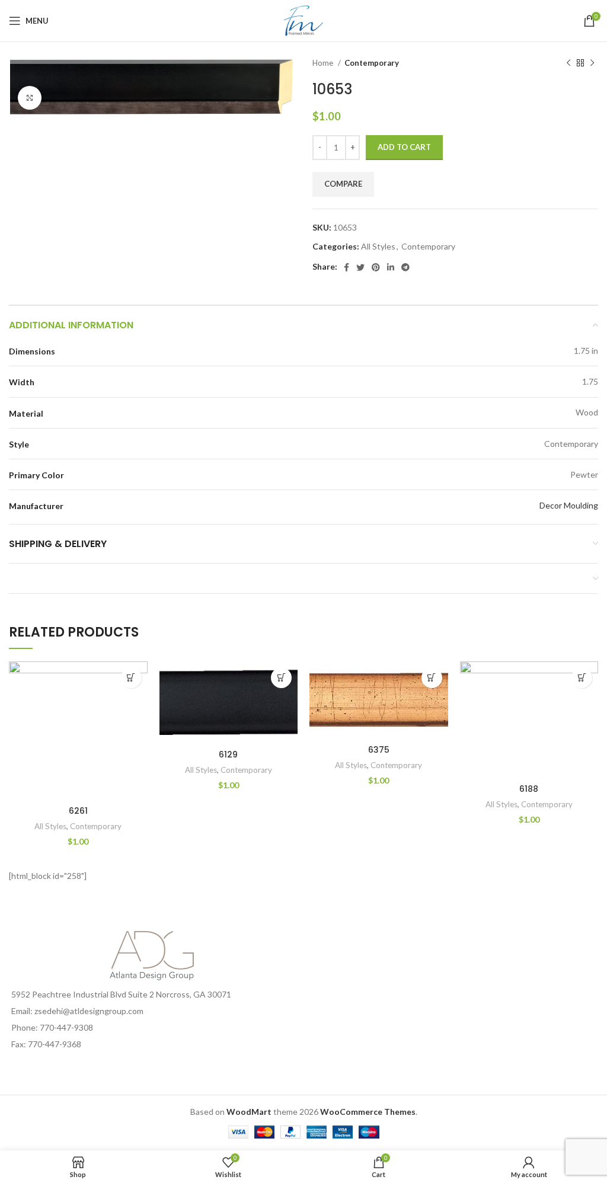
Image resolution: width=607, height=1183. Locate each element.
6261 (78, 811)
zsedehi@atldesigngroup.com (88, 1011)
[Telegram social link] (405, 267)
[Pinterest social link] (376, 267)
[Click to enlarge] (29, 98)
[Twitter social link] (360, 267)
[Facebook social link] (346, 267)
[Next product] (592, 63)
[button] (131, 677)
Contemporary (371, 63)
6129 (228, 754)
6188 (528, 789)
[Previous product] (568, 63)
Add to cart (404, 147)
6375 (378, 750)
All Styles (378, 246)
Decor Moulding (568, 505)
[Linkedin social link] (391, 267)
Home (323, 63)
